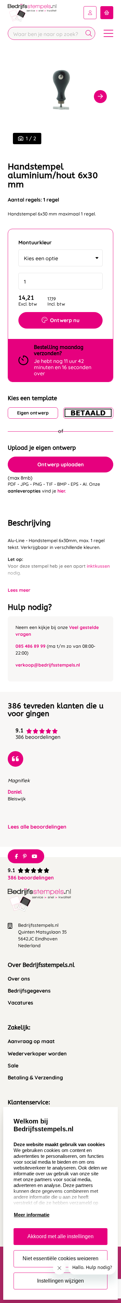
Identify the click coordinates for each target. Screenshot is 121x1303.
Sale (13, 1066)
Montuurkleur (35, 242)
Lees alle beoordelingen (37, 827)
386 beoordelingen (31, 877)
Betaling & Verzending (35, 1078)
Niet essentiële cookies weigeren (60, 1258)
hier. (61, 491)
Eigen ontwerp (33, 413)
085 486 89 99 (30, 646)
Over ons (19, 979)
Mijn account (90, 12)
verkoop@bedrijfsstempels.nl (47, 665)
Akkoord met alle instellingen (60, 1236)
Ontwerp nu (64, 320)
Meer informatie (31, 1214)
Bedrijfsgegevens (29, 991)
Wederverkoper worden (37, 1054)
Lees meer (19, 590)
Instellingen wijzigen (60, 1281)
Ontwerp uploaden (60, 464)
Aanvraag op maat (31, 1041)
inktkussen (98, 566)
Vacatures (20, 1003)
